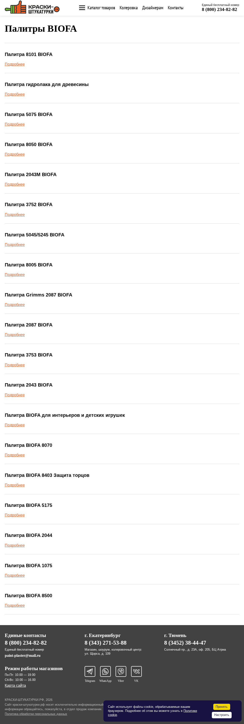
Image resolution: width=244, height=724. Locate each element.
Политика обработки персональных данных (36, 714)
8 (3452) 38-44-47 (185, 643)
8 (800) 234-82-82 (219, 9)
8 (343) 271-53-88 (106, 643)
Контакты (175, 7)
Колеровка (129, 7)
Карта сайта (15, 685)
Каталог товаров (101, 7)
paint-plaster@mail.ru (23, 655)
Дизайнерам (152, 7)
